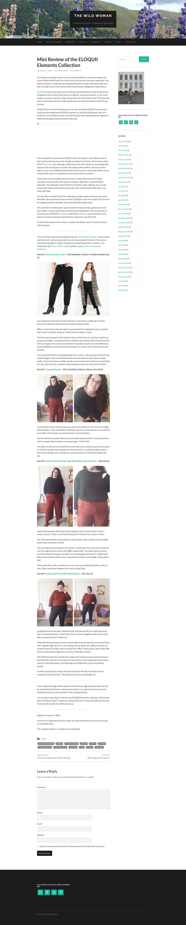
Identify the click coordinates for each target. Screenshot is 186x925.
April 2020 (122, 254)
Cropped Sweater (53, 369)
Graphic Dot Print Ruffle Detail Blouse (62, 573)
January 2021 (123, 213)
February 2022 (123, 155)
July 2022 (121, 146)
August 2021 (123, 182)
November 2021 (124, 168)
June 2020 (122, 245)
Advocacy (95, 42)
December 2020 (124, 218)
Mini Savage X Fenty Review (99, 756)
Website (40, 835)
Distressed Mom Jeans (55, 254)
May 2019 (122, 290)
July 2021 (121, 186)
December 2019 (124, 268)
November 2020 (124, 222)
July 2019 (121, 281)
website (62, 214)
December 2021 (124, 164)
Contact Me (130, 42)
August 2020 (123, 236)
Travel (118, 42)
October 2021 (123, 173)
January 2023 (123, 141)
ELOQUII (41, 92)
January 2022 (123, 159)
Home (39, 42)
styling (90, 747)
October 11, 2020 (44, 71)
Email (40, 824)
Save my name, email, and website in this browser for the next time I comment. (72, 846)
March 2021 (122, 204)
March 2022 (122, 150)
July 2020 (121, 240)
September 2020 (124, 232)
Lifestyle (83, 42)
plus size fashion (61, 747)
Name (40, 812)
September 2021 (124, 177)
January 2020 (123, 263)
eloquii (59, 743)
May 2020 (122, 250)
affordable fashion (46, 743)
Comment (41, 787)
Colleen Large (61, 71)
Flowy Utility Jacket (60, 246)
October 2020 (123, 227)
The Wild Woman (93, 16)
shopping (73, 747)
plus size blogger (45, 747)
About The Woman (54, 42)
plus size (102, 743)
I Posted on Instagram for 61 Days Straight (53, 756)
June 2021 (122, 191)
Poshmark (46, 164)
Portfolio (70, 42)
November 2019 (124, 272)
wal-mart (99, 747)
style (82, 747)
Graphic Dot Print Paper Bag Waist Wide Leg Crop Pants (70, 461)
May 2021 (122, 195)
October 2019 (123, 277)
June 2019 (122, 286)
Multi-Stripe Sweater (87, 237)
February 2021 (123, 209)
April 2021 (122, 200)
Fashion (107, 42)
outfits (93, 743)
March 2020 (122, 258)
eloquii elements (72, 743)
